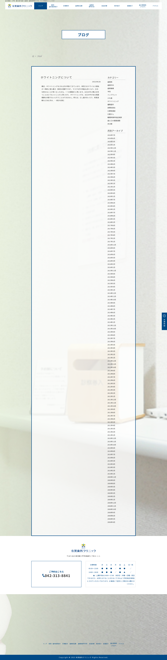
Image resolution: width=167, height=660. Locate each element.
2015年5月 (111, 283)
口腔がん (111, 114)
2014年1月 (111, 322)
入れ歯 (110, 98)
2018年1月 (111, 222)
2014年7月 (111, 309)
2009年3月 (111, 493)
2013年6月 (111, 341)
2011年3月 (111, 428)
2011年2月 (111, 432)
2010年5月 (111, 461)
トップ (40, 6)
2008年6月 (111, 516)
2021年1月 (111, 187)
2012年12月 (112, 361)
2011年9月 (111, 409)
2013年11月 (112, 325)
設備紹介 (130, 6)
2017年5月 (111, 232)
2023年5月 (111, 180)
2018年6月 (111, 216)
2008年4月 (111, 522)
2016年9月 (111, 248)
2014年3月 (111, 316)
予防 (109, 91)
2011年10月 (112, 406)
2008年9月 (111, 512)
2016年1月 (111, 267)
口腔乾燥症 (112, 111)
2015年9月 (111, 274)
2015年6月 (111, 280)
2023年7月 (111, 174)
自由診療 (104, 6)
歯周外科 (111, 85)
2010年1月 (111, 474)
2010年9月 (111, 448)
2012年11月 (112, 364)
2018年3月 (111, 219)
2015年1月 (111, 290)
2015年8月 (111, 277)
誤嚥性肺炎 (112, 108)
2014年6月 (111, 312)
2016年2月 (111, 264)
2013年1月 (111, 357)
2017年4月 (111, 235)
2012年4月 (111, 386)
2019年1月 (111, 209)
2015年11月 (112, 270)
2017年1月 (111, 241)
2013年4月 (111, 348)
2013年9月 (111, 332)
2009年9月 (111, 480)
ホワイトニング (113, 101)
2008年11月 (112, 506)
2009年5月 (111, 486)
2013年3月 (111, 351)
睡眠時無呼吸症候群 (115, 117)
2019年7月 (111, 199)
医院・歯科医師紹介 (53, 6)
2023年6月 (111, 177)
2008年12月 (112, 503)
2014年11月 (112, 296)
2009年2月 (111, 496)
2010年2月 (111, 470)
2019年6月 (111, 203)
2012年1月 (111, 396)
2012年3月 (111, 390)
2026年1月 (111, 145)
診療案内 (66, 6)
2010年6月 (111, 457)
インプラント (112, 95)
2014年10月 (112, 299)
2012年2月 (111, 393)
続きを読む (60, 100)
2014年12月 (112, 293)
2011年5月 (111, 422)
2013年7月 (111, 338)
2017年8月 (111, 225)
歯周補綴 (111, 88)
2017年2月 (111, 238)
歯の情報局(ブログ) (142, 6)
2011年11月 (112, 403)
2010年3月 (111, 467)
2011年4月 (111, 425)
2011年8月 (111, 412)
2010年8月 (111, 451)
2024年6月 (111, 164)
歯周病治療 (78, 6)
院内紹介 (117, 6)
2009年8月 (111, 483)
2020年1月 (111, 196)
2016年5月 (111, 257)
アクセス (155, 6)
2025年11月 (112, 151)
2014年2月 (111, 319)
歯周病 (110, 82)
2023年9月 (111, 170)
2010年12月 (112, 438)
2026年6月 (111, 138)
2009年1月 (111, 499)
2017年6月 (111, 228)
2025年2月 (111, 161)
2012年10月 (112, 367)
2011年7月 (111, 416)
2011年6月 (111, 419)
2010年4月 (111, 464)
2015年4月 (111, 286)
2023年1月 (111, 183)
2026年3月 (111, 141)
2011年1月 (111, 435)
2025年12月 (112, 148)
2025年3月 (111, 157)
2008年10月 (112, 509)
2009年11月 (112, 477)
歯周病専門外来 (91, 6)
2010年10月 (112, 445)
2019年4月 (111, 206)
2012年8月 (111, 374)
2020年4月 (111, 193)
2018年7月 (111, 212)
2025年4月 (111, 154)
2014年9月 (111, 303)
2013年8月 (111, 335)
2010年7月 (111, 454)
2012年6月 (111, 380)
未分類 (110, 124)
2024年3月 (111, 167)
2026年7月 (111, 135)
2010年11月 (112, 441)
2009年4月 (111, 490)
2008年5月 (111, 519)
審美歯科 (111, 104)
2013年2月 (111, 354)
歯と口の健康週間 (114, 120)
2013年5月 (111, 345)
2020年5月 (111, 190)
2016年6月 (111, 254)
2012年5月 (111, 383)
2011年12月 (112, 399)
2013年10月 (112, 328)
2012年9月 (111, 370)
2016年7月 (111, 251)
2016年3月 (111, 261)
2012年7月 (111, 377)
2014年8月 (111, 306)
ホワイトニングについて (56, 77)
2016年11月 (112, 245)
